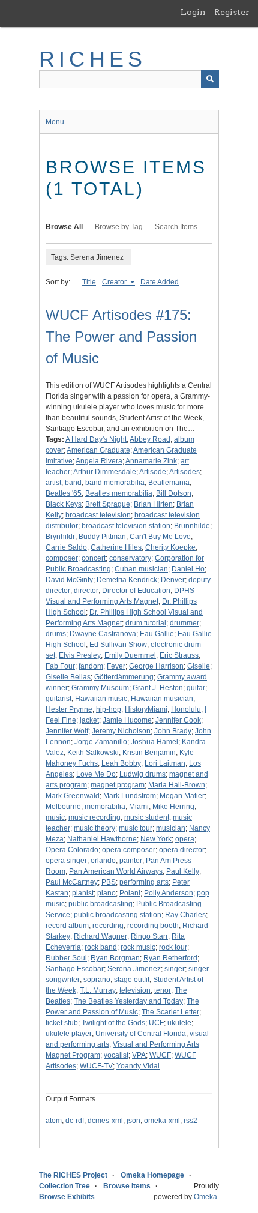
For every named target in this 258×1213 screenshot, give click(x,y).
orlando (103, 860)
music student (146, 817)
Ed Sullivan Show (118, 644)
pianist (83, 893)
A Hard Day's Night (96, 439)
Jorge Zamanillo (100, 742)
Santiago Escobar (75, 969)
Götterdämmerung (124, 677)
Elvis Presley (80, 655)
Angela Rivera (99, 461)
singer (174, 969)
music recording (94, 817)
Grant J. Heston (158, 688)
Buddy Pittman (102, 536)
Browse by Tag (119, 227)
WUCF (160, 1055)
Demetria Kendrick (127, 580)
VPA (139, 1055)
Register (232, 12)
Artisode (152, 472)
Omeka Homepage (152, 1175)
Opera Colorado (72, 850)
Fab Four (60, 666)
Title (89, 282)
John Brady (172, 731)
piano (106, 893)
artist (53, 482)
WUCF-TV (96, 1066)
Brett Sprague (107, 504)
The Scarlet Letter (170, 1012)
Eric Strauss (179, 655)
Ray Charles (185, 915)
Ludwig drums (142, 774)
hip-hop (108, 709)
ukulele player (69, 1033)
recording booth (153, 925)
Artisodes (184, 472)
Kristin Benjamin (149, 752)
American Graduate (98, 450)
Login (193, 12)
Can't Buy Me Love (160, 536)
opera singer (66, 860)
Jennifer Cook (178, 720)
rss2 (190, 1120)
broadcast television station (126, 526)
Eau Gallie (157, 634)
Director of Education (136, 590)
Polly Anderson (168, 893)
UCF (156, 1023)
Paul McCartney (72, 882)
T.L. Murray (98, 990)
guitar (196, 688)
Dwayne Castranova (103, 634)
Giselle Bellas (68, 677)
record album (67, 925)
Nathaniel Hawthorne (102, 839)
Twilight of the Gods (113, 1023)
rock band (101, 947)
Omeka (205, 1197)
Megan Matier (182, 796)
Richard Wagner (100, 936)
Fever (116, 666)
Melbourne (63, 806)
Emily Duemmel (130, 655)
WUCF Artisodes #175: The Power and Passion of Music (121, 336)
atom (54, 1120)
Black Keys (64, 504)
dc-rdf (74, 1120)
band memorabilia (115, 482)
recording (108, 925)
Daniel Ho (188, 569)
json (133, 1120)
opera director (182, 850)
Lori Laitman (165, 763)
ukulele (179, 1023)
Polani (129, 893)
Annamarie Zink (151, 461)
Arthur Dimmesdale (104, 472)
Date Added (159, 282)
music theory (94, 828)
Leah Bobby (121, 763)
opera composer (128, 850)
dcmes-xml (105, 1120)
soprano (96, 979)
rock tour (173, 947)
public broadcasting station (117, 915)
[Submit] (210, 79)
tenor (162, 990)
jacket (89, 720)
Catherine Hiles (116, 547)
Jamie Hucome (127, 720)
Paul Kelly (182, 871)
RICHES (92, 59)
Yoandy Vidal (138, 1066)
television (135, 990)
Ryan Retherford (170, 958)
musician (170, 828)
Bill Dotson (173, 493)
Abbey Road (150, 439)
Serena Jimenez (134, 969)
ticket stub (62, 1023)
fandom (91, 666)
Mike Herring (173, 806)
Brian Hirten (153, 504)
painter (130, 860)
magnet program (118, 785)
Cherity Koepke (170, 547)
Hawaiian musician (162, 698)
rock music (138, 947)
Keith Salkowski (93, 752)
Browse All (64, 227)
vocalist (116, 1055)
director (86, 590)
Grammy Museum (100, 688)
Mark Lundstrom (129, 796)
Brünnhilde (192, 526)
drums (56, 634)
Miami (139, 806)
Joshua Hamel (154, 742)
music (55, 817)
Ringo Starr (149, 936)
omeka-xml (162, 1120)
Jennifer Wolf (67, 731)
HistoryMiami (146, 709)
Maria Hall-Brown (176, 785)
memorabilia (105, 806)
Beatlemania (169, 482)
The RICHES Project (73, 1175)
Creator (115, 282)
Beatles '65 (64, 493)
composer (62, 558)
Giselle (198, 666)
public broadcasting (100, 904)
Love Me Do (96, 774)
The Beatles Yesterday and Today (128, 1001)
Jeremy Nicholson (121, 731)
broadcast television (98, 515)
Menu (55, 122)
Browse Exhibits (67, 1197)
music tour (135, 828)
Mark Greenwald (73, 796)
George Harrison (156, 666)
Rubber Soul (66, 958)
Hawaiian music (101, 698)
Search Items (176, 227)
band (73, 482)
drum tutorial (145, 623)
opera (184, 839)
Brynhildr (60, 536)
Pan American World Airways (116, 871)
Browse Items (127, 1186)
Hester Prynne (69, 709)
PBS (108, 882)
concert (94, 558)
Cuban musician (141, 569)
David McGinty (69, 580)
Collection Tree (64, 1186)
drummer (184, 623)
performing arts (144, 882)
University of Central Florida (140, 1033)
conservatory (130, 558)
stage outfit (131, 979)
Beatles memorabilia (118, 493)
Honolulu (186, 709)
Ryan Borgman (115, 958)
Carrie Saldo (66, 547)
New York (156, 839)
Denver (173, 580)
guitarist (58, 698)
